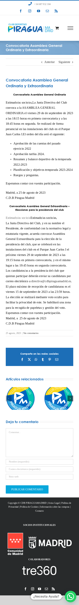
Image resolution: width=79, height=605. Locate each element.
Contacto (39, 511)
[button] (9, 398)
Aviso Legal (54, 503)
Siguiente (64, 62)
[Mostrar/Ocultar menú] (70, 28)
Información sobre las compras (54, 506)
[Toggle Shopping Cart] (57, 28)
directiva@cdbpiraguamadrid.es (51, 281)
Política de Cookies (29, 506)
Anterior (49, 62)
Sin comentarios (31, 333)
